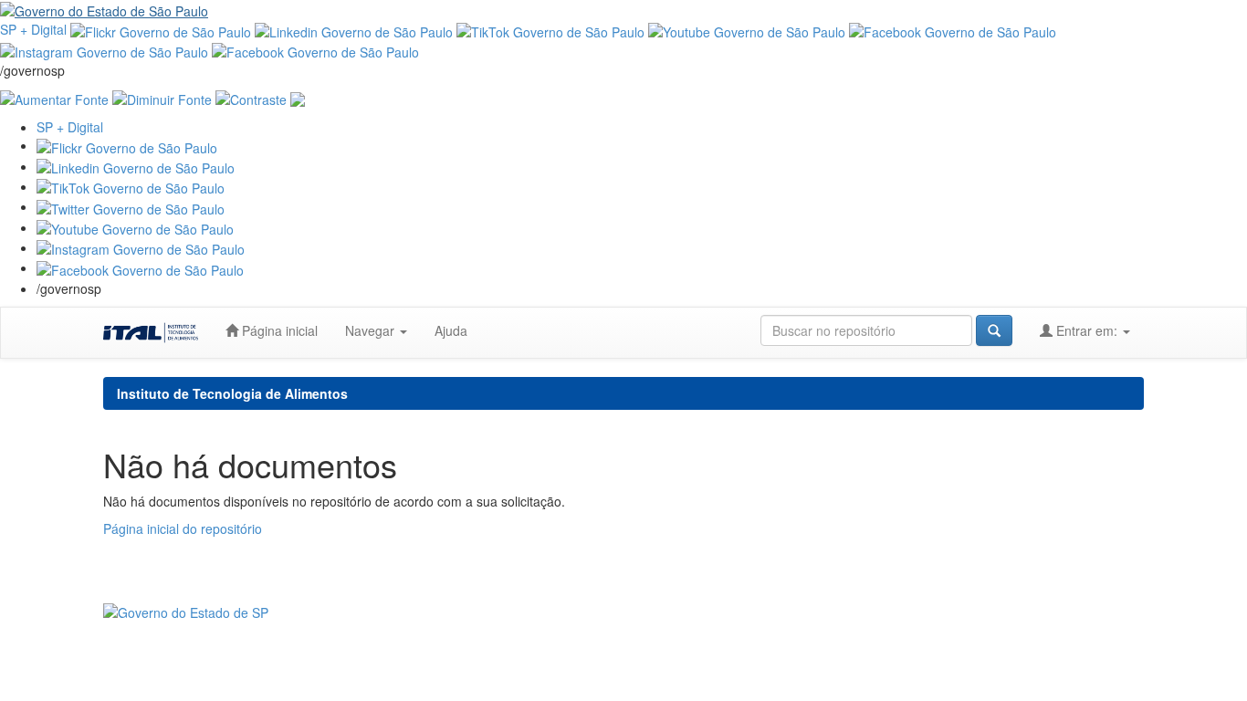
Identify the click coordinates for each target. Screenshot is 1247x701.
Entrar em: (1087, 330)
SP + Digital (33, 29)
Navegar (371, 330)
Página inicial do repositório (182, 528)
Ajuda (451, 330)
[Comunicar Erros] (297, 98)
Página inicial (278, 330)
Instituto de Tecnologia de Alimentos (232, 393)
